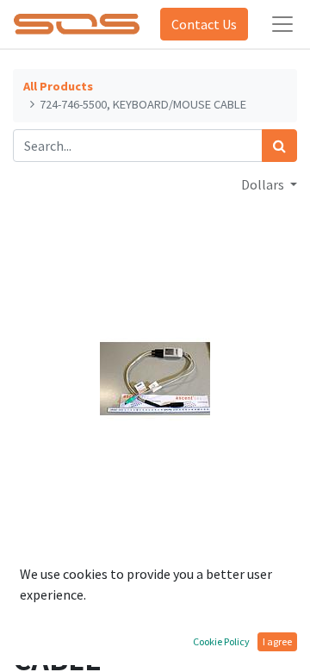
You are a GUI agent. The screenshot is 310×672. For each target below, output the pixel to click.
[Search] (279, 145)
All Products (58, 86)
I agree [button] (277, 641)
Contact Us (204, 24)
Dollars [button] (264, 184)
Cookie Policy (221, 641)
